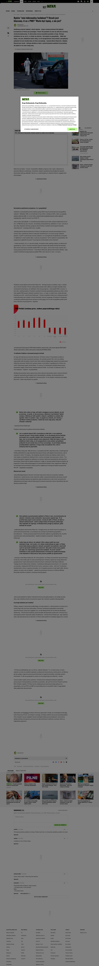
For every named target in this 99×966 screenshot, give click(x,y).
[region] (49, 114)
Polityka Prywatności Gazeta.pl (65, 124)
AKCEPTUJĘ (72, 129)
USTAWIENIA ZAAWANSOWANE (31, 129)
